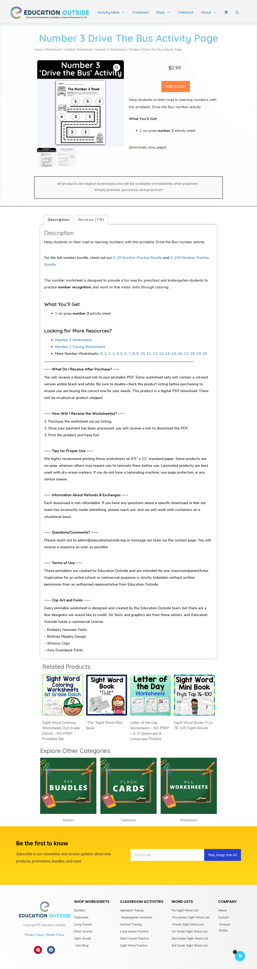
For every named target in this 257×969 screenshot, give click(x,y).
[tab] (58, 220)
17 (186, 353)
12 (155, 353)
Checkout (185, 12)
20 (205, 353)
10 (142, 353)
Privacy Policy (34, 935)
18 (192, 353)
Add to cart (175, 86)
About (206, 12)
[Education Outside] (50, 12)
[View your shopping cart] (226, 12)
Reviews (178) (91, 219)
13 (161, 353)
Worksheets (53, 50)
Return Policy (55, 935)
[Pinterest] (38, 950)
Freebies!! (141, 12)
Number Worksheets (78, 50)
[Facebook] (51, 950)
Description (58, 219)
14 (167, 353)
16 (180, 353)
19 (198, 353)
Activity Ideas (108, 12)
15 (173, 353)
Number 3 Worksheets (110, 50)
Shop (160, 12)
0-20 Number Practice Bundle (137, 257)
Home (38, 50)
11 (149, 353)
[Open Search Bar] (237, 12)
